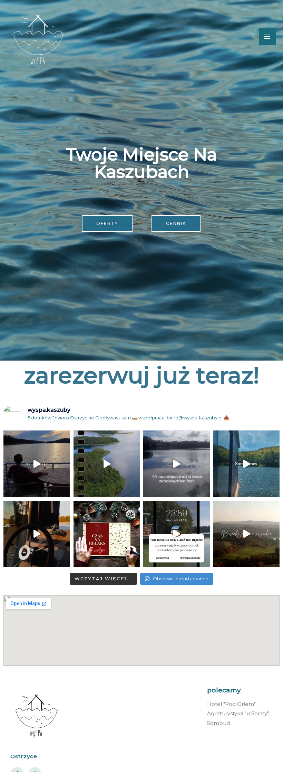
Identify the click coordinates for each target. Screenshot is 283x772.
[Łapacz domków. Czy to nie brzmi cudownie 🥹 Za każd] (176, 463)
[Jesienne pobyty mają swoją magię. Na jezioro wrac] (246, 534)
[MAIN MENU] (267, 36)
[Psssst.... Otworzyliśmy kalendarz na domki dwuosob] (107, 463)
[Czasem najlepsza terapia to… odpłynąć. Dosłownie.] (36, 463)
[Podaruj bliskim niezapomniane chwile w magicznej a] (107, 534)
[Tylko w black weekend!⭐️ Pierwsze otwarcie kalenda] (176, 534)
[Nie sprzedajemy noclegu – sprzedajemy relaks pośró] (246, 463)
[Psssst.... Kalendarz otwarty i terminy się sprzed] (36, 534)
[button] (107, 223)
